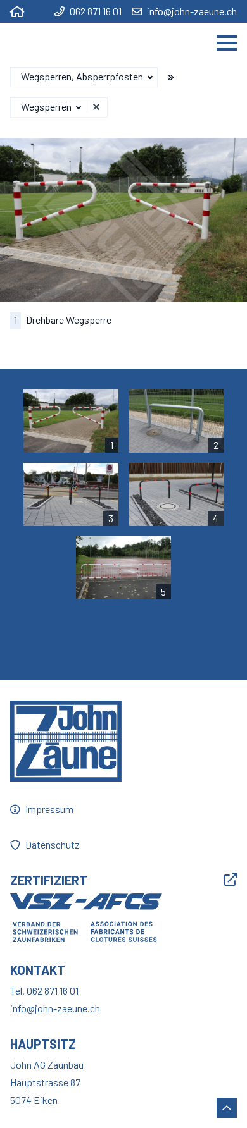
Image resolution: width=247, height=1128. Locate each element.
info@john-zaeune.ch (192, 11)
